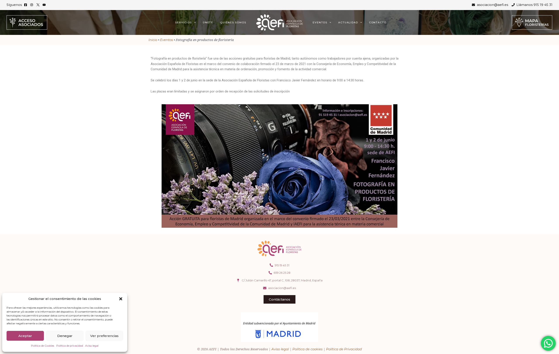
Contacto (377, 22)
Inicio (152, 40)
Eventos (320, 22)
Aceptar (25, 336)
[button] (121, 299)
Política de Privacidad (344, 349)
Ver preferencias (104, 336)
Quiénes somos (233, 22)
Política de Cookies (42, 345)
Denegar (64, 336)
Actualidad (348, 22)
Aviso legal (91, 345)
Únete (208, 22)
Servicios (183, 22)
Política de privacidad (69, 345)
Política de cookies (307, 349)
